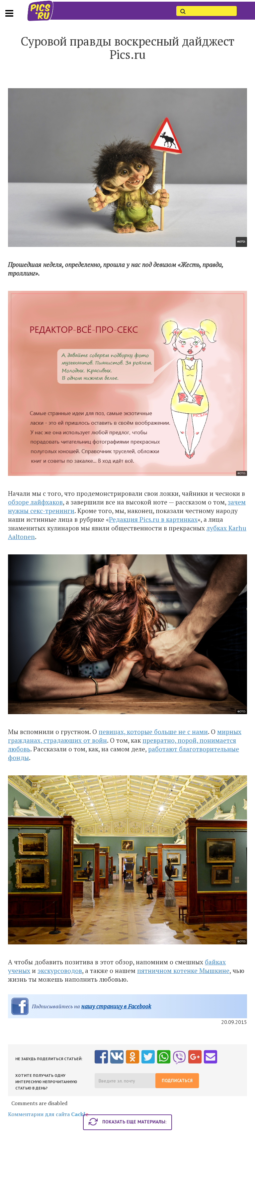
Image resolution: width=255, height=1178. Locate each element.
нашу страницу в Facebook (116, 1006)
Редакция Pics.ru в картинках (153, 519)
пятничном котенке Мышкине (183, 970)
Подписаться (177, 1080)
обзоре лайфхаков (35, 502)
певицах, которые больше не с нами (153, 731)
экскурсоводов (60, 970)
